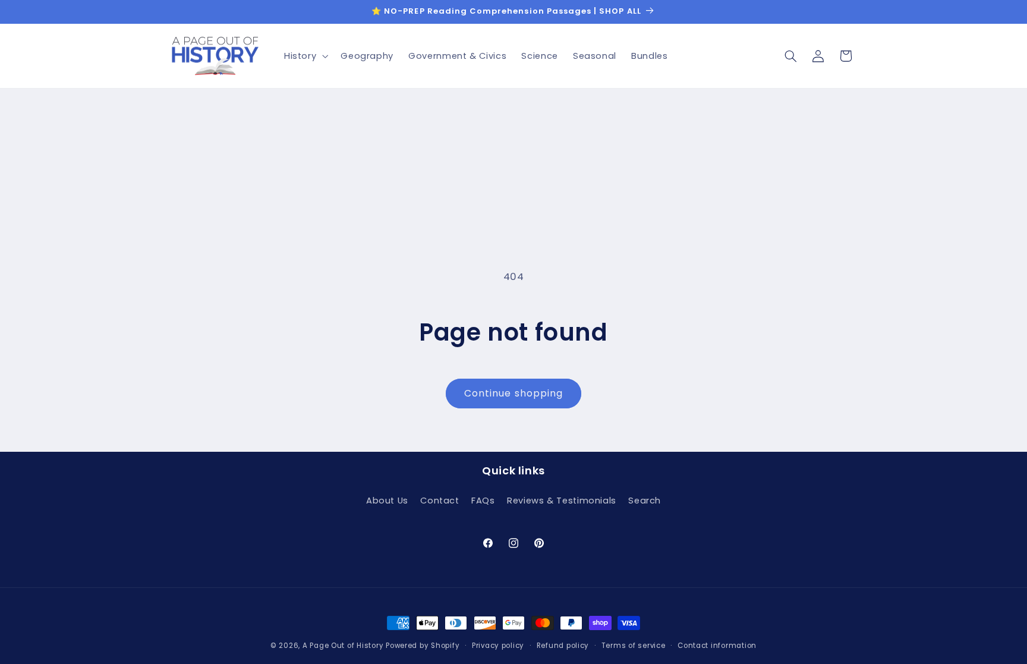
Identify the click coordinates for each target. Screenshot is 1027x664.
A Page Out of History (343, 645)
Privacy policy (498, 645)
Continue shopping (513, 393)
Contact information (717, 645)
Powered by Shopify (422, 645)
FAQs (483, 500)
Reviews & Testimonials (561, 500)
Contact (439, 500)
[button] (304, 56)
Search (644, 500)
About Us (387, 500)
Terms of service (633, 645)
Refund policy (563, 645)
